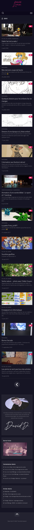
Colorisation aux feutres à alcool (13, 162)
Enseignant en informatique (12, 310)
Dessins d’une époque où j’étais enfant (16, 132)
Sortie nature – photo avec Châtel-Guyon (17, 281)
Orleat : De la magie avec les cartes (18, 467)
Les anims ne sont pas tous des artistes (16, 369)
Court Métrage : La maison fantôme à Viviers (20, 472)
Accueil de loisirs (6, 38)
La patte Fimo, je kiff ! (9, 226)
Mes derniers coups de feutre (12, 70)
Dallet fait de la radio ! (10, 41)
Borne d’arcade (7, 340)
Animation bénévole (7, 190)
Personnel (5, 67)
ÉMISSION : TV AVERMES (10, 491)
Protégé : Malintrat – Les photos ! (19, 478)
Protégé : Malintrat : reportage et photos (14, 500)
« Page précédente (17, 384)
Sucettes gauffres (8, 254)
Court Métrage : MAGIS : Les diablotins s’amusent (16, 503)
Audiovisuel (15, 38)
